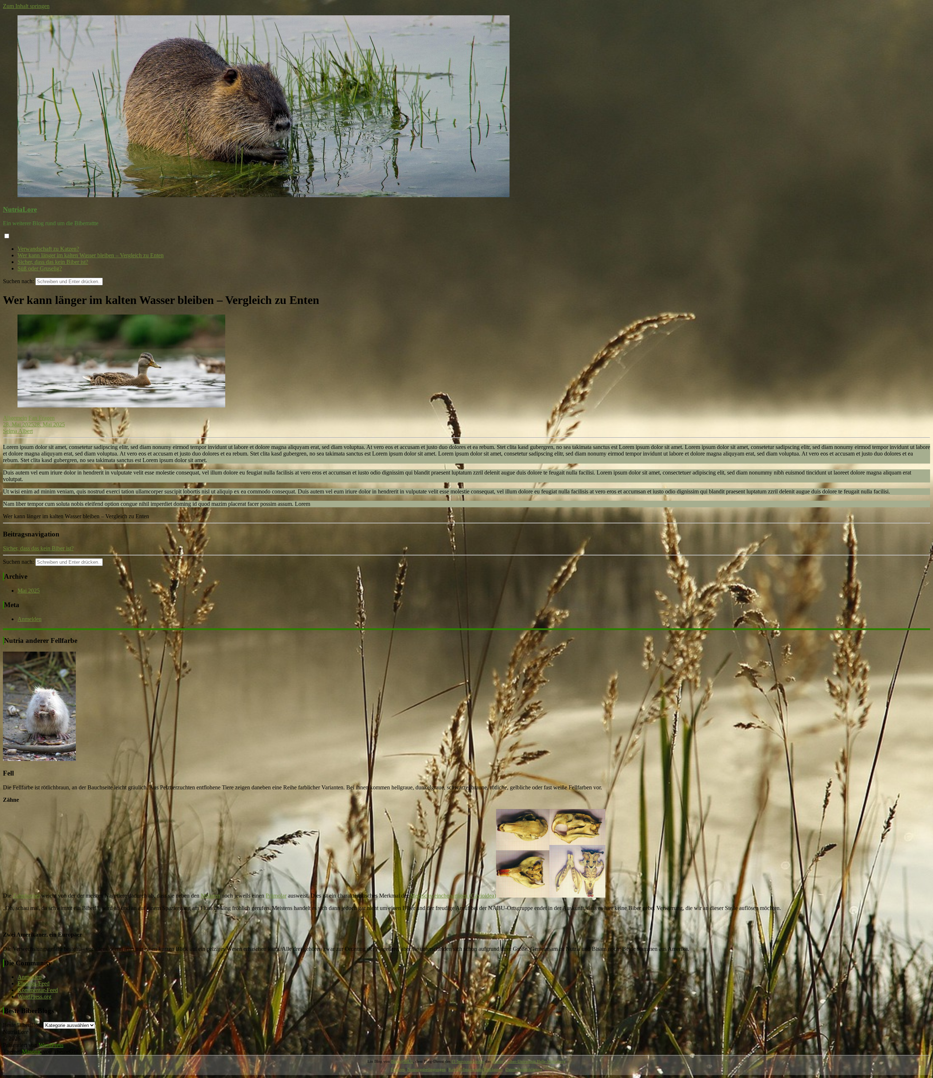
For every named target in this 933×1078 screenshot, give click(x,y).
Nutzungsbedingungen (426, 1069)
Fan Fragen (41, 418)
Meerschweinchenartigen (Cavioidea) (453, 896)
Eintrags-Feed (33, 983)
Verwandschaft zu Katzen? (48, 249)
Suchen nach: (18, 281)
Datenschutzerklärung (523, 1069)
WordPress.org (34, 996)
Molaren (210, 896)
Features (398, 1069)
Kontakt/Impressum (465, 1069)
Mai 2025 (28, 590)
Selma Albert (18, 431)
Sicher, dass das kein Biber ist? (52, 262)
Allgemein (15, 418)
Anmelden (29, 619)
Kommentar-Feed (37, 990)
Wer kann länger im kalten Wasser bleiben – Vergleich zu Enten (90, 255)
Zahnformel (26, 896)
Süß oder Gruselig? (39, 268)
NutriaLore (20, 209)
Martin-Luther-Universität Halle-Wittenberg (529, 1061)
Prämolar (276, 896)
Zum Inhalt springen (26, 6)
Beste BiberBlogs (23, 1025)
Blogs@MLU (402, 1061)
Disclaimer (494, 1069)
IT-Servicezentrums (468, 1061)
